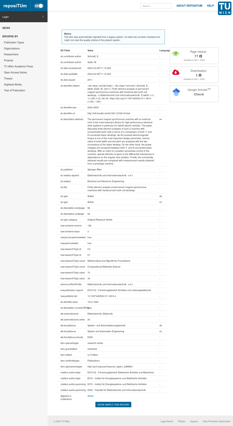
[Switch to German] (39, 5)
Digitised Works (13, 84)
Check (199, 94)
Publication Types (14, 42)
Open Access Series (15, 72)
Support (194, 421)
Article (90, 395)
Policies (181, 421)
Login (5, 17)
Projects (8, 60)
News (6, 28)
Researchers (11, 54)
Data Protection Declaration (216, 421)
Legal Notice (167, 421)
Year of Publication (14, 90)
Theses (8, 78)
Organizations (12, 48)
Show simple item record (113, 404)
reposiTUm (15, 5)
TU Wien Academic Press (18, 66)
